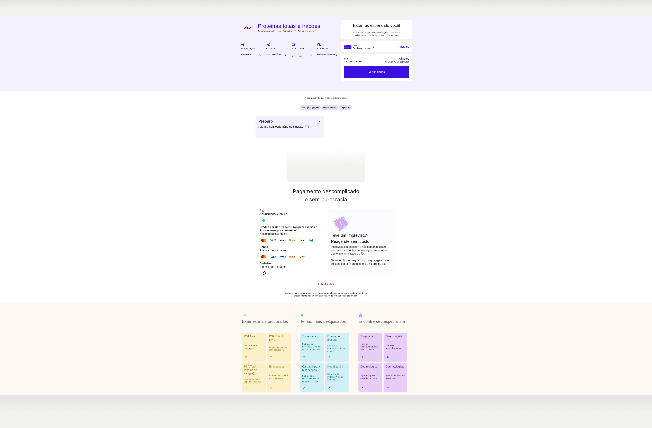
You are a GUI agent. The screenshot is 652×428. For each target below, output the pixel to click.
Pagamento (345, 107)
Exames (321, 98)
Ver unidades (376, 72)
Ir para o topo (326, 283)
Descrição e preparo (310, 107)
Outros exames (330, 107)
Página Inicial (310, 98)
